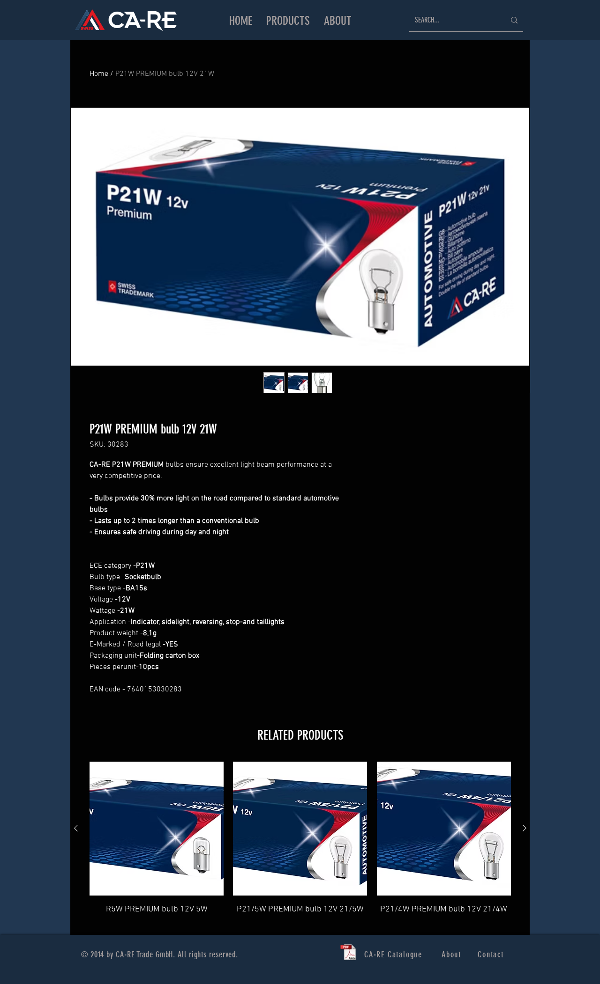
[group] (300, 844)
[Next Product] (524, 828)
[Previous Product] (76, 828)
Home (99, 74)
